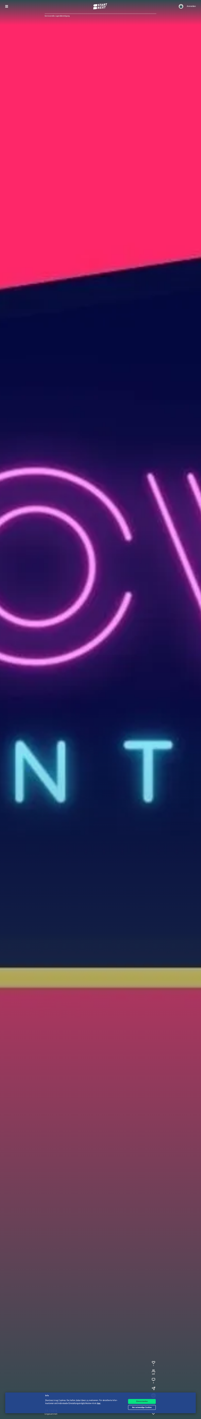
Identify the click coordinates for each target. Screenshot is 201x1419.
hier (99, 1403)
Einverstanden (142, 1401)
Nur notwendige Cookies (142, 1407)
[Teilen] (153, 1388)
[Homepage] (100, 6)
